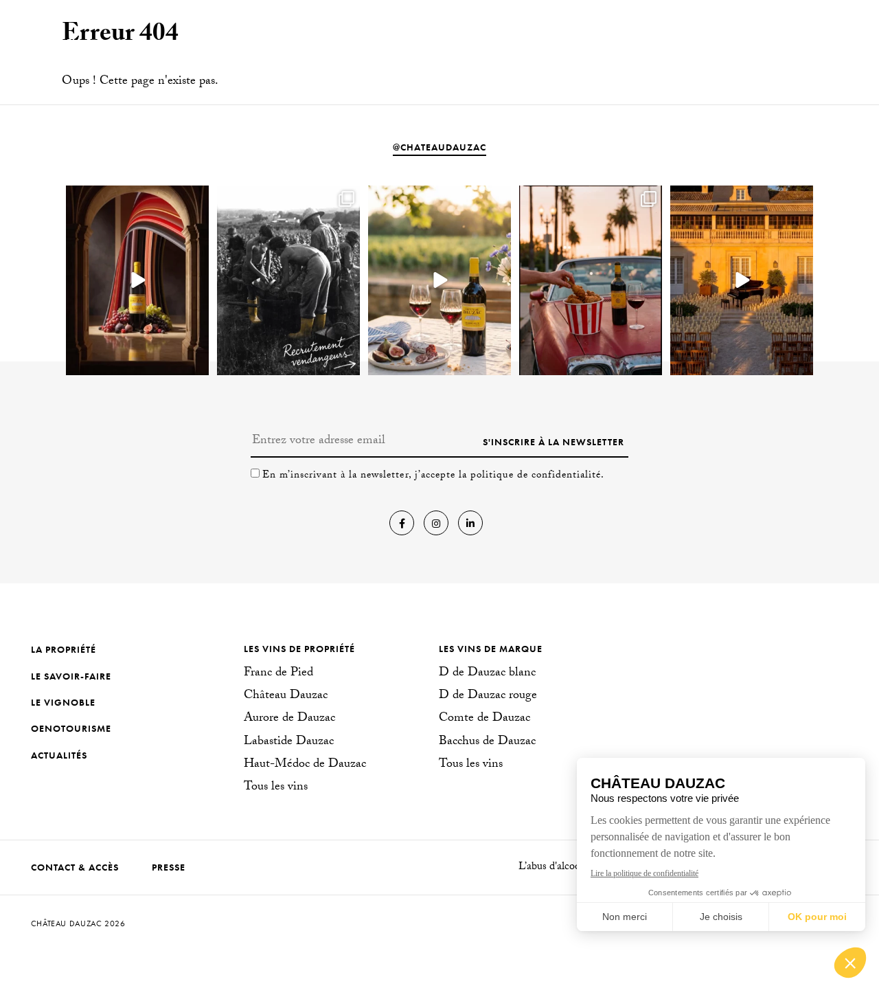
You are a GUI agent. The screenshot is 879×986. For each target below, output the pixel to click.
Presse (168, 867)
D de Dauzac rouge (488, 696)
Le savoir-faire (71, 676)
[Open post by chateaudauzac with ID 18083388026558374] (590, 281)
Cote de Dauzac (484, 719)
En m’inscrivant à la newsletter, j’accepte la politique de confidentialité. (433, 476)
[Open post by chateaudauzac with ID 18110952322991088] (137, 281)
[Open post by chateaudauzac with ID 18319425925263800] (288, 281)
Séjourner (819, 40)
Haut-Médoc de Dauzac (305, 765)
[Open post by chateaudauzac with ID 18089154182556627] (439, 281)
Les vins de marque (491, 648)
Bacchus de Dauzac (487, 742)
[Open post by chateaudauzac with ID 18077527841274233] (741, 281)
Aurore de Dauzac (289, 719)
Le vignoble (63, 702)
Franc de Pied (278, 674)
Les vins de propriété (299, 648)
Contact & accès (75, 867)
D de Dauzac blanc (487, 674)
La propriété (63, 649)
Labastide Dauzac (289, 742)
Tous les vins (276, 788)
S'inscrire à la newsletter (553, 442)
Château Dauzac (286, 696)
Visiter (752, 40)
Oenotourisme (71, 728)
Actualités (59, 755)
